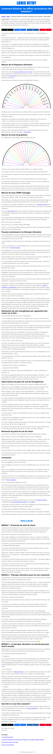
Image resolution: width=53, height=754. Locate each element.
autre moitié (10, 211)
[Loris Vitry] (26, 3)
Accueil (3, 16)
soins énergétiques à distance (19, 502)
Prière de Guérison (15, 247)
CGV (34, 752)
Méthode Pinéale (18, 672)
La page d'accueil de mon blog (9, 742)
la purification (12, 75)
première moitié (41, 204)
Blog (8, 16)
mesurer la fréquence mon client (23, 72)
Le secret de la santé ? (7, 737)
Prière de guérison (11, 480)
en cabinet (32, 502)
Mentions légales (27, 752)
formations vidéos (41, 500)
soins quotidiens (31, 708)
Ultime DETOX (27, 132)
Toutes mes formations (7, 745)
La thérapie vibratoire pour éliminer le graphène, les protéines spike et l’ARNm (22, 739)
